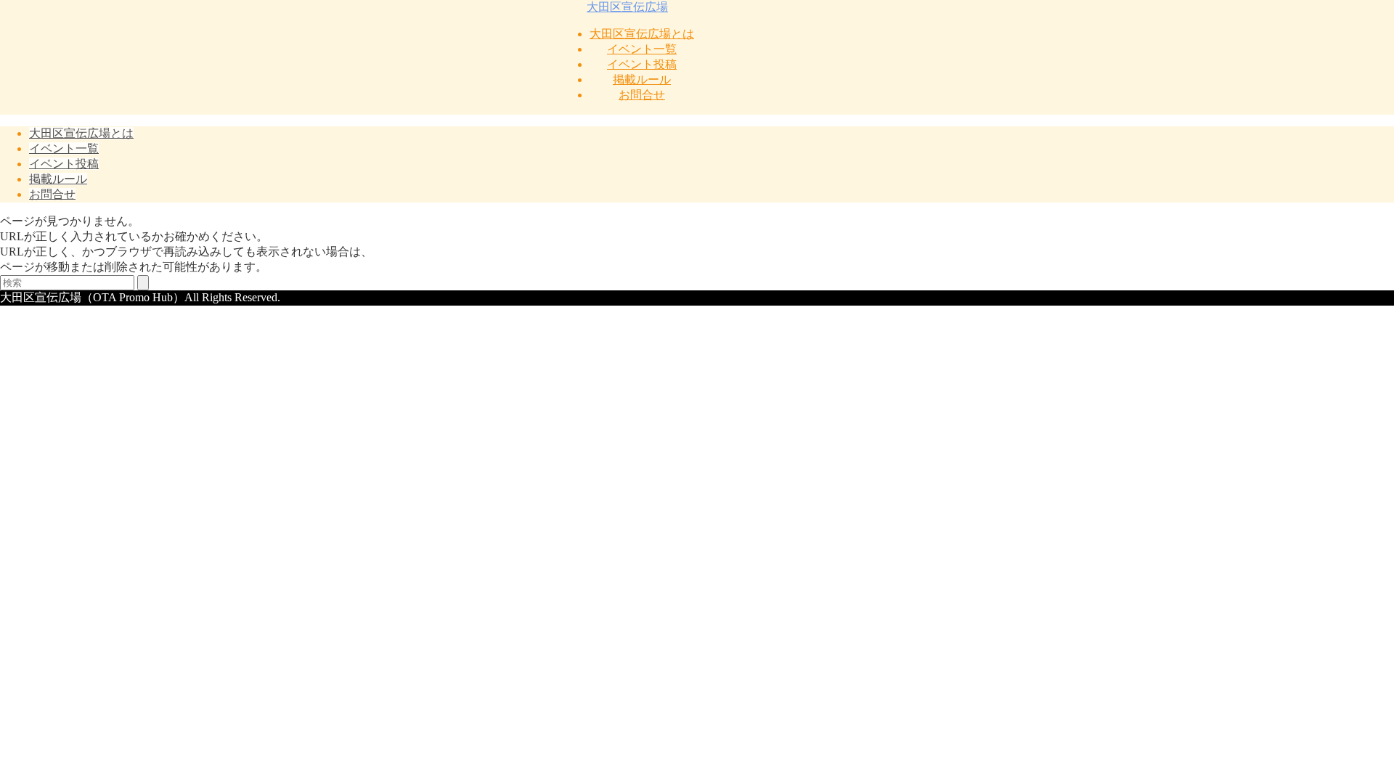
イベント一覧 (642, 49)
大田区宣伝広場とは (642, 34)
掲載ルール (642, 79)
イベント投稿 (642, 64)
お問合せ (642, 95)
